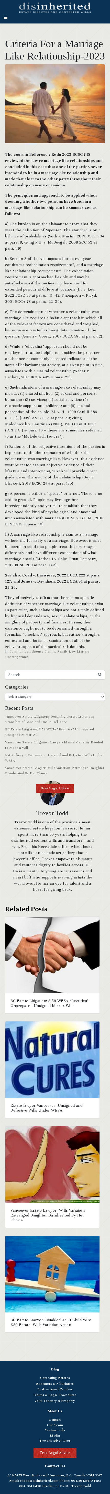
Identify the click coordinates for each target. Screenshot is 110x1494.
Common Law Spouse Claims (32, 651)
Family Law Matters (73, 651)
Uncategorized (17, 657)
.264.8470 (82, 1481)
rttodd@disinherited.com (39, 1481)
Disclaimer (50, 1486)
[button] (55, 788)
